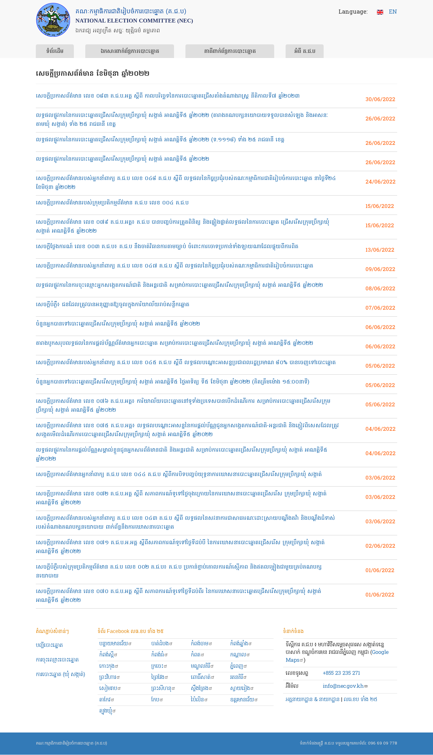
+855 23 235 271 (341, 673)
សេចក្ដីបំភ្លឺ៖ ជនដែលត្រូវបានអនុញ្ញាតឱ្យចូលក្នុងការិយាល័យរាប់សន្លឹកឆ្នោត (112, 305)
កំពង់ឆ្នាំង (239, 644)
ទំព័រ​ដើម (54, 52)
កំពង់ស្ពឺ (106, 655)
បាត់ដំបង (160, 644)
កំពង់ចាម (199, 644)
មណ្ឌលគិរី (200, 666)
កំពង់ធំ (157, 655)
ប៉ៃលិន (197, 700)
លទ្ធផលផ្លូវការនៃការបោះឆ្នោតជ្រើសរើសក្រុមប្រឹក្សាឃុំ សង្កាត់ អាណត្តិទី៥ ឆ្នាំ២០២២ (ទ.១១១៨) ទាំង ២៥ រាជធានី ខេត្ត (160, 140)
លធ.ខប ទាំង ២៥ (360, 700)
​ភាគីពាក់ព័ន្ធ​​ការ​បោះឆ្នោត (230, 52)
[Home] (53, 20)
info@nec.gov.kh (343, 686)
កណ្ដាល (238, 655)
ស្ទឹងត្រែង (199, 689)
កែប (155, 700)
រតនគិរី (236, 677)
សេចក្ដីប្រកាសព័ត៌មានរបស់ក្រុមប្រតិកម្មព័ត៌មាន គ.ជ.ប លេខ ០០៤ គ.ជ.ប (112, 203)
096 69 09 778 (382, 743)
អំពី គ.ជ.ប (304, 52)
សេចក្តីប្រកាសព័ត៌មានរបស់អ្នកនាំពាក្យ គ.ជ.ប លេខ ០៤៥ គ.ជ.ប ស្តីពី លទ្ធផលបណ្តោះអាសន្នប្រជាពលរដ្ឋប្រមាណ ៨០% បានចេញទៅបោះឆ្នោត (186, 363)
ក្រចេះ (157, 666)
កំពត (195, 655)
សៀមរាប (108, 689)
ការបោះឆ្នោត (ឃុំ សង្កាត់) (60, 675)
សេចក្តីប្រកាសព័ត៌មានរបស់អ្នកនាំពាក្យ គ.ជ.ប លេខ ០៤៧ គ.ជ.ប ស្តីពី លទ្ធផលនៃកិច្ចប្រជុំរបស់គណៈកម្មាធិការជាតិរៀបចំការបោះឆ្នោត (174, 266)
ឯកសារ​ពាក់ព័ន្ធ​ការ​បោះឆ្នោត (129, 52)
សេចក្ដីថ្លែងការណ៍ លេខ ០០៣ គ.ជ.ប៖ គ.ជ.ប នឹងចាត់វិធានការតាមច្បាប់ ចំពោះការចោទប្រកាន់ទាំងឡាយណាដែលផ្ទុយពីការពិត (167, 247)
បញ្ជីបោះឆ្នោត (49, 645)
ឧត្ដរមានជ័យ (242, 700)
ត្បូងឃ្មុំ (105, 711)
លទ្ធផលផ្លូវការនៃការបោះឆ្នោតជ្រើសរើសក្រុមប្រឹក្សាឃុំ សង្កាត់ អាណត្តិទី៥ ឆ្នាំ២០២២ (122, 159)
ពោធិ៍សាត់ (200, 677)
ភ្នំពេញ (236, 666)
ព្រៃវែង (157, 677)
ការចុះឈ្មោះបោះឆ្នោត (57, 660)
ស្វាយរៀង (240, 689)
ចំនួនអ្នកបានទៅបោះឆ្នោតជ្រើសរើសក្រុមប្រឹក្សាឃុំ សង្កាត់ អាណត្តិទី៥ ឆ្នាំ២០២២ (118, 324)
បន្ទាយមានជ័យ (113, 644)
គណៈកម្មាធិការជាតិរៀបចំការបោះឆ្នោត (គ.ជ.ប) (71, 743)
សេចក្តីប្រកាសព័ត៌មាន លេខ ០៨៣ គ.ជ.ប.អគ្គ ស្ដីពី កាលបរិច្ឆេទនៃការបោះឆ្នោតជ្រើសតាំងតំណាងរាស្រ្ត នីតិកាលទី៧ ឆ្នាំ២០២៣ (168, 96)
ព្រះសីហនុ (161, 689)
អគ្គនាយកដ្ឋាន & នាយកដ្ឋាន (312, 700)
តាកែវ (104, 700)
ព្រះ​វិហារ (107, 677)
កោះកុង (106, 666)
